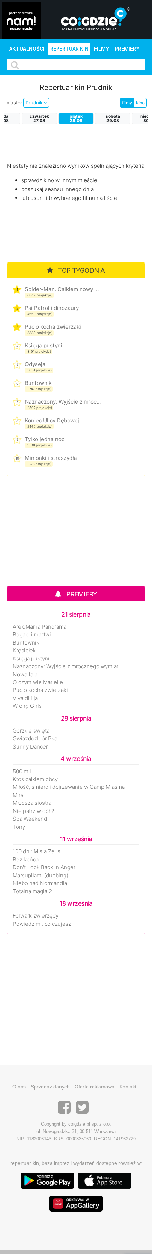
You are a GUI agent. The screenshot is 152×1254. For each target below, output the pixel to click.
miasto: (13, 102)
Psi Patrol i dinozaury (52, 308)
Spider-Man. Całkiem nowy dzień (63, 289)
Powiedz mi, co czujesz (42, 924)
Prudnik (34, 102)
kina (140, 102)
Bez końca (26, 859)
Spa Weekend (30, 819)
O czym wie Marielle (38, 682)
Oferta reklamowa (95, 1087)
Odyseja (35, 364)
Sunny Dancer (30, 747)
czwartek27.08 (39, 118)
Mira (18, 795)
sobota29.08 (113, 118)
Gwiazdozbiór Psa (35, 738)
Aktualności (27, 49)
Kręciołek (24, 650)
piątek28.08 (76, 118)
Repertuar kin (69, 49)
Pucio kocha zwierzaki (53, 326)
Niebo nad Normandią (40, 883)
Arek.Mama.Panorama (39, 627)
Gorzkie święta (31, 731)
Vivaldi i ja (25, 698)
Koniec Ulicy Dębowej (52, 420)
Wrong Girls (27, 706)
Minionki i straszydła (51, 458)
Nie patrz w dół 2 (33, 811)
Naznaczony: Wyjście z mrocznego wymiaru (63, 401)
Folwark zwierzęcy (35, 916)
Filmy (101, 49)
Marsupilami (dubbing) (40, 875)
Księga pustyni (43, 345)
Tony (19, 827)
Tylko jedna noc (44, 439)
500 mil (22, 771)
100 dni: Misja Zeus (36, 851)
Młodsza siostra (32, 803)
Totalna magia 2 (32, 891)
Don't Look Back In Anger (44, 867)
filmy (127, 102)
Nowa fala (25, 674)
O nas (19, 1087)
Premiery (127, 49)
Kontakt (127, 1087)
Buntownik (38, 383)
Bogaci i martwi (32, 634)
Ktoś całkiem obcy (35, 779)
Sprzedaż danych (50, 1087)
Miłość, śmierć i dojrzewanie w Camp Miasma (69, 787)
